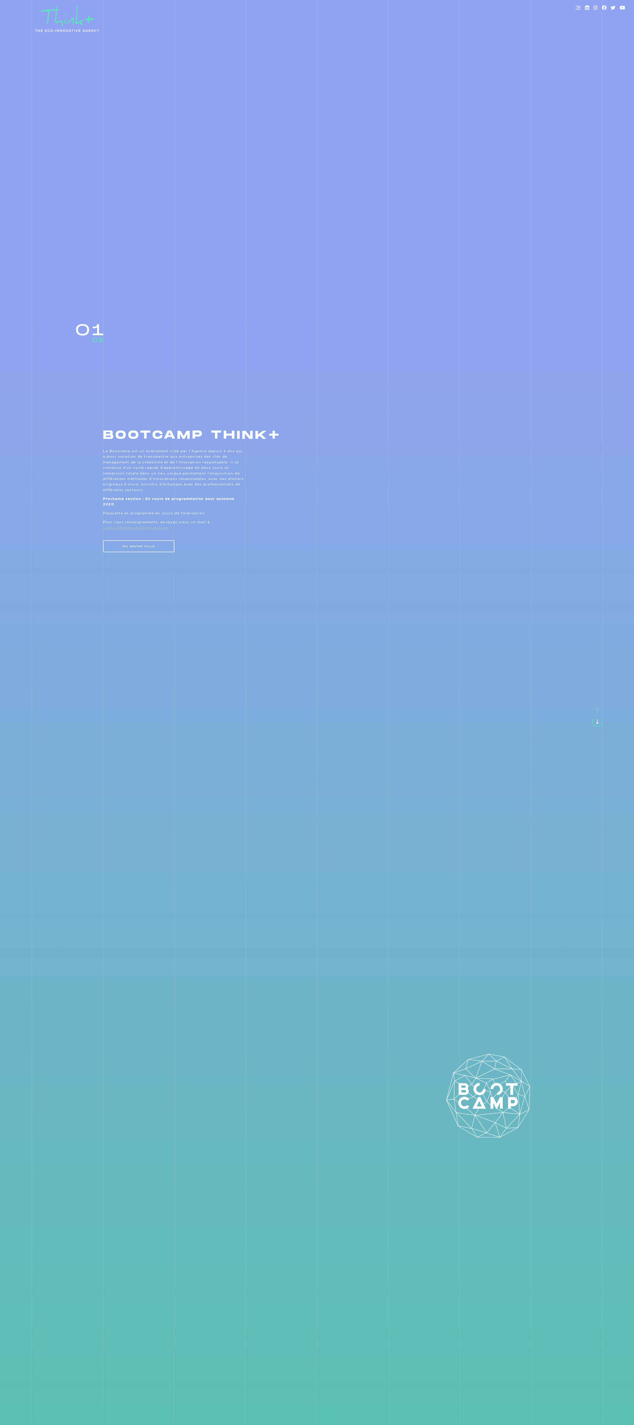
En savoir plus (139, 546)
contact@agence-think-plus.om (136, 528)
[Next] (597, 722)
